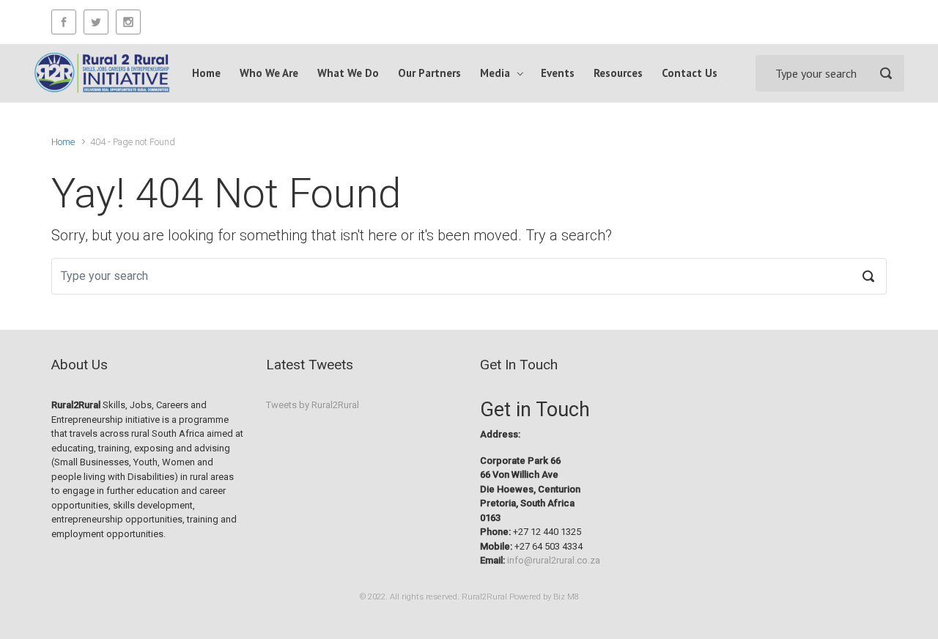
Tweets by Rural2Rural (312, 404)
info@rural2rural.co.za (553, 560)
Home (63, 141)
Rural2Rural (484, 597)
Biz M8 (566, 597)
